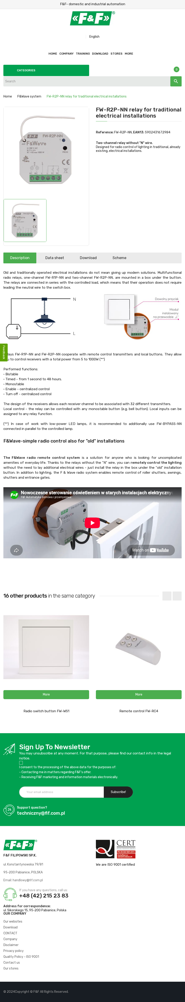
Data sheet (54, 258)
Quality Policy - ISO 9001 (21, 957)
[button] (46, 694)
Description (20, 258)
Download (88, 258)
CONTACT (10, 933)
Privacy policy (13, 951)
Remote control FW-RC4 (138, 711)
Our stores (10, 968)
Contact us (11, 963)
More (129, 53)
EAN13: (138, 132)
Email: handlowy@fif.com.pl (23, 880)
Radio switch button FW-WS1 (46, 711)
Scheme (119, 258)
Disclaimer (10, 945)
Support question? (32, 807)
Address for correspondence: (27, 906)
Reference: (104, 132)
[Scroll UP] (179, 996)
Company (10, 939)
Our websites (12, 921)
